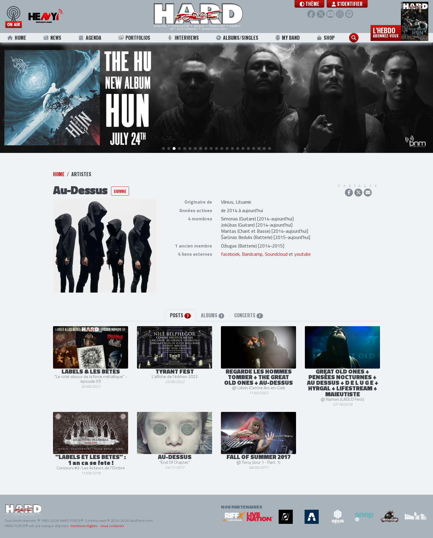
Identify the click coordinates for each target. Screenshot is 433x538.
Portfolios (137, 37)
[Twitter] (321, 14)
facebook (230, 254)
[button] (309, 4)
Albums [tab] (211, 315)
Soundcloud (276, 254)
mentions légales (83, 526)
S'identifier (349, 3)
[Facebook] (311, 14)
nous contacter (112, 526)
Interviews (187, 37)
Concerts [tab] (247, 315)
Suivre (120, 191)
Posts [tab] (179, 315)
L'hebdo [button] (386, 32)
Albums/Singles (240, 37)
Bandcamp (252, 254)
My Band (291, 37)
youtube (302, 254)
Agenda (93, 37)
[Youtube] (330, 14)
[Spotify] (349, 14)
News (55, 37)
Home (20, 37)
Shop (329, 37)
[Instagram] (340, 14)
